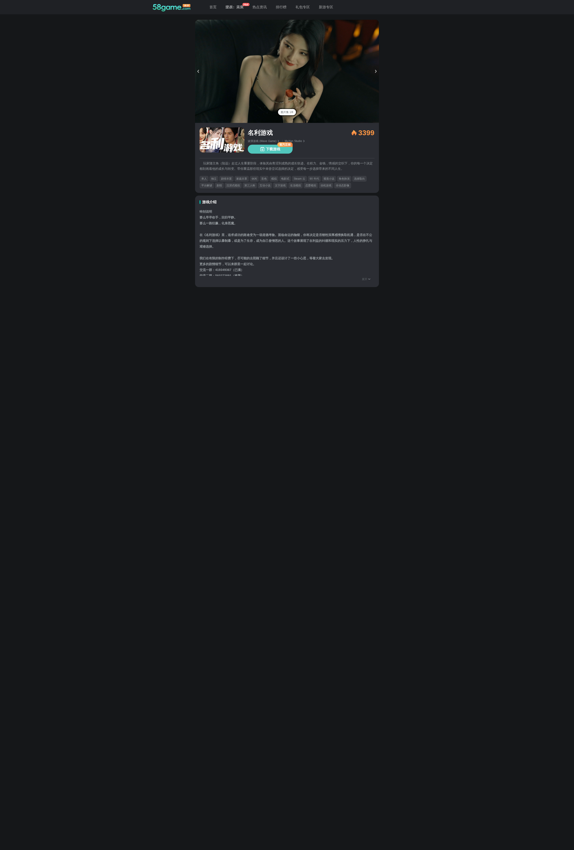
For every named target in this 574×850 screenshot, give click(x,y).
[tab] (287, 112)
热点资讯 (259, 7)
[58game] (171, 7)
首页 (213, 7)
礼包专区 (303, 7)
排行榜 (281, 7)
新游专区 (326, 7)
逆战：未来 (235, 7)
